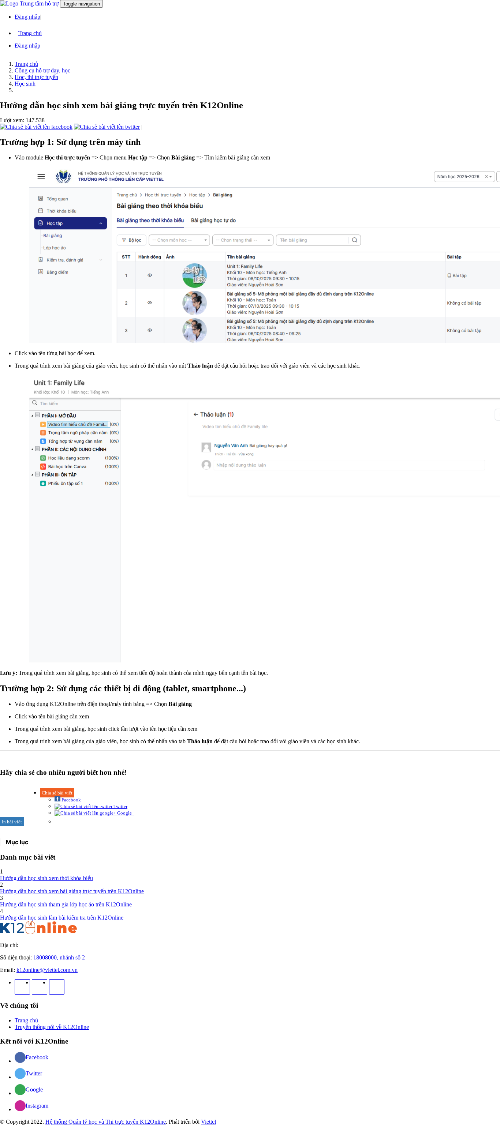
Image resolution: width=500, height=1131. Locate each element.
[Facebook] (22, 987)
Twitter (119, 806)
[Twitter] (56, 987)
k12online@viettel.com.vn (47, 970)
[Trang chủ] (38, 932)
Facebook (70, 800)
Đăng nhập (27, 17)
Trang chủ (26, 64)
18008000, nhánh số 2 (59, 957)
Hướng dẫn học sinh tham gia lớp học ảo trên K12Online (66, 904)
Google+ (125, 813)
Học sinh (25, 83)
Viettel (208, 1122)
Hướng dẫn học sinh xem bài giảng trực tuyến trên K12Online (72, 891)
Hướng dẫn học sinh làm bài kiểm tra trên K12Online (61, 917)
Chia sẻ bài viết (57, 793)
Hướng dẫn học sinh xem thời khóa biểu (46, 878)
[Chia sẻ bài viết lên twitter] (107, 127)
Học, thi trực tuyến (36, 77)
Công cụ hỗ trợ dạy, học (42, 70)
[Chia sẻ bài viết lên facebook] (36, 127)
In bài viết (12, 821)
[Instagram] (39, 987)
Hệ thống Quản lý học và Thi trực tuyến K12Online (105, 1122)
